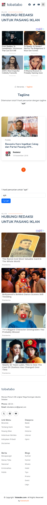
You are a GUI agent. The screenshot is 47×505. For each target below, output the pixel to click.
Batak (27, 423)
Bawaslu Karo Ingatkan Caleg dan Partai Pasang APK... (21, 145)
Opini (27, 439)
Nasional (5, 464)
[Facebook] (29, 4)
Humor (27, 460)
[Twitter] (34, 4)
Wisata (27, 464)
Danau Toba (6, 460)
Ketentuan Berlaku (9, 435)
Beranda (20, 87)
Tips (26, 472)
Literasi (28, 435)
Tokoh (27, 427)
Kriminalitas (6, 468)
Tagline (29, 87)
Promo (27, 476)
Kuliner (28, 456)
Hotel (27, 468)
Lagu (27, 484)
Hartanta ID (24, 501)
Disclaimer (5, 443)
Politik (3, 472)
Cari (7, 200)
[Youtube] (39, 4)
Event (27, 480)
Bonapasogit (6, 456)
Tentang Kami (7, 427)
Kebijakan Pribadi (8, 439)
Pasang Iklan (6, 431)
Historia (28, 431)
